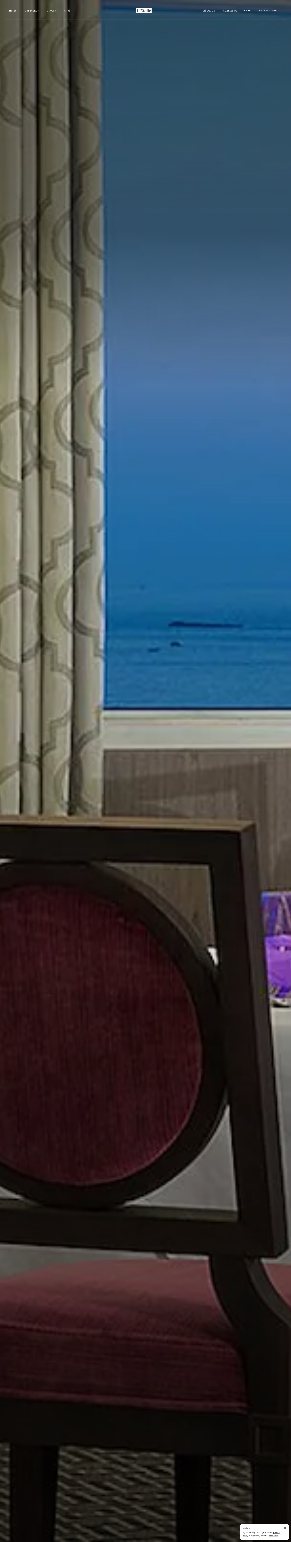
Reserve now (268, 10)
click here (273, 1535)
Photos (51, 10)
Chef (67, 10)
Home (13, 10)
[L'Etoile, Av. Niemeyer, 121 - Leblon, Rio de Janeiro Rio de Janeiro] (144, 10)
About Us (209, 10)
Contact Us (230, 10)
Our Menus (32, 10)
